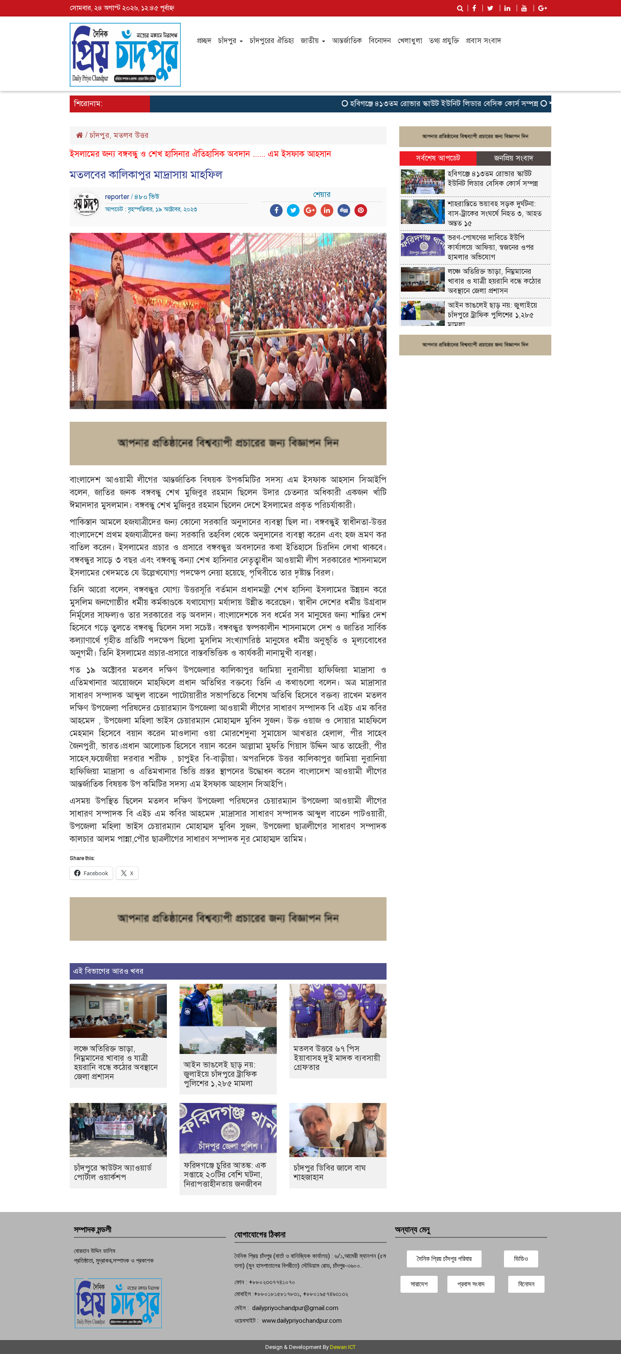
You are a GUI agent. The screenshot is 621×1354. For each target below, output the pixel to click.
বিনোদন (380, 40)
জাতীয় (311, 40)
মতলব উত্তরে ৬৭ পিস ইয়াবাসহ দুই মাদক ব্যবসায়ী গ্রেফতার (337, 1058)
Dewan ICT (343, 1347)
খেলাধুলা (410, 40)
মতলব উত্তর (131, 135)
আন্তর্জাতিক (347, 40)
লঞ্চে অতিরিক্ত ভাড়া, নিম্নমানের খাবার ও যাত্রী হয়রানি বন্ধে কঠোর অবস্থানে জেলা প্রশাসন (116, 1062)
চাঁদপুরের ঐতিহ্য (272, 40)
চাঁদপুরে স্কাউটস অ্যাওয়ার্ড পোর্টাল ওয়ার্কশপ (113, 1172)
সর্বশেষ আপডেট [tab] (438, 158)
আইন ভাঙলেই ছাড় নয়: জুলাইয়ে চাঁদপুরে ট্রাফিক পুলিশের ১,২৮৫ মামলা (220, 1074)
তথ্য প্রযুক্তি (444, 40)
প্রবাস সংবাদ (483, 40)
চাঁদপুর (228, 40)
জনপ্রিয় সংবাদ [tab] (513, 158)
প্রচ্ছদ (204, 40)
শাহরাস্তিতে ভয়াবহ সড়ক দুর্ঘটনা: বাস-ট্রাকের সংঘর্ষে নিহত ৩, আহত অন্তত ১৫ (495, 213)
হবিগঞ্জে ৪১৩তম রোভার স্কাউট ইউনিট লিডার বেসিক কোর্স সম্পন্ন (422, 103)
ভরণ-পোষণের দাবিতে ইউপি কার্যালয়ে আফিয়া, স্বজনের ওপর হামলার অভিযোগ (491, 247)
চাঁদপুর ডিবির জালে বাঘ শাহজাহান (330, 1172)
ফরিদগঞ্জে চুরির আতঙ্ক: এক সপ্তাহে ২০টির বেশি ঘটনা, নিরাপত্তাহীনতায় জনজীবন (225, 1174)
